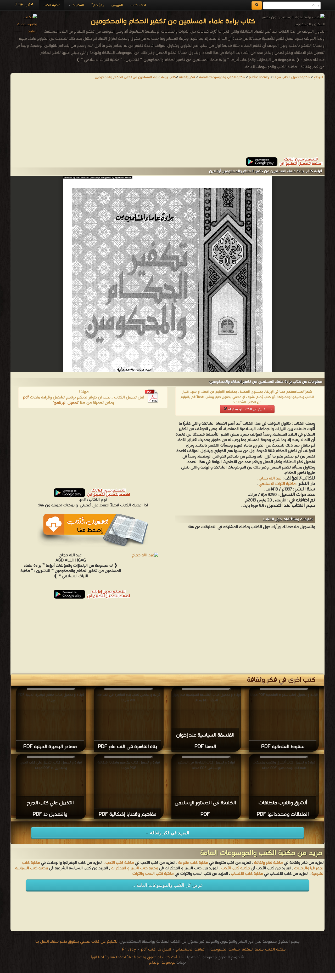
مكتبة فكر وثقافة (268, 862)
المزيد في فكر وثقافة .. (167, 832)
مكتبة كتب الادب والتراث (153, 873)
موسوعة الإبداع (162, 962)
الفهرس (117, 5)
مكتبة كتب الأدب (119, 862)
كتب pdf (148, 949)
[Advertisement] (167, 120)
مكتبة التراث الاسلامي (276, 484)
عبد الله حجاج (270, 478)
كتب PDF (24, 5)
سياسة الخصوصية (225, 949)
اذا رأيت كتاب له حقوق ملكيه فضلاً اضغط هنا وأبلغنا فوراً (137, 957)
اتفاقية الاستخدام (190, 949)
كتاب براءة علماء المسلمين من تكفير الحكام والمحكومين (135, 77)
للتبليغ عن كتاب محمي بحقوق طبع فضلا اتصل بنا (76, 941)
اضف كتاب (138, 5)
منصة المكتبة (253, 949)
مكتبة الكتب (51, 5)
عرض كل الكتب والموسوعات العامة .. (167, 885)
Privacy (129, 949)
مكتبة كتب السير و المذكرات (134, 868)
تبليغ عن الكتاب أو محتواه (246, 409)
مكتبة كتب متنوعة (193, 862)
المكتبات (77, 5)
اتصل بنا (164, 949)
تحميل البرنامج (66, 403)
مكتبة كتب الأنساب (247, 873)
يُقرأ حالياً (98, 5)
